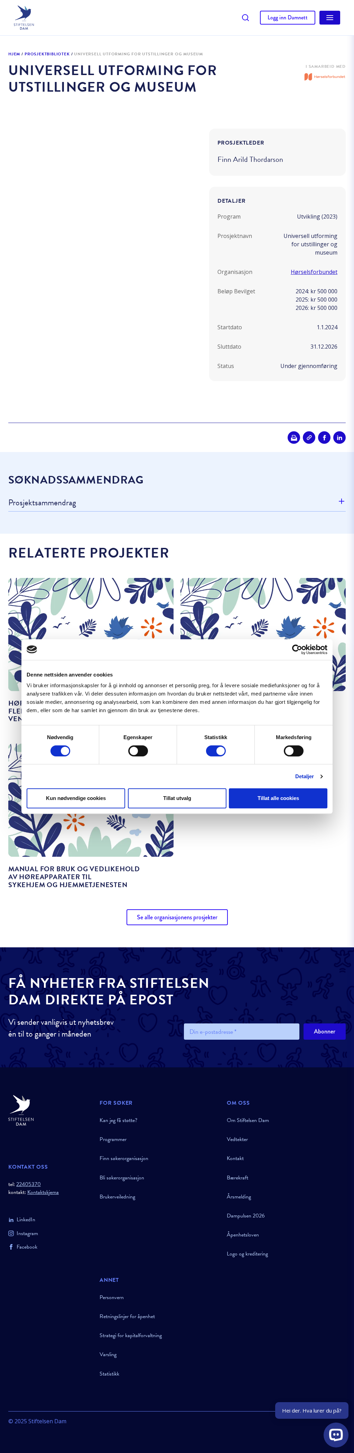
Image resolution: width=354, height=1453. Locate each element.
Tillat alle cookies (278, 798)
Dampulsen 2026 (246, 1216)
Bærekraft (237, 1178)
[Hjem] (49, 1110)
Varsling (108, 1354)
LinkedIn (26, 1219)
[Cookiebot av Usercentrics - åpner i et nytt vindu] (297, 649)
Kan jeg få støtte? (118, 1120)
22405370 (28, 1184)
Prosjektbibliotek (47, 54)
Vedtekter (237, 1139)
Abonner (324, 1031)
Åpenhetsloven (243, 1235)
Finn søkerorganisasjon (124, 1158)
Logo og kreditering (247, 1254)
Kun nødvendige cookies (76, 798)
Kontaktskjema (43, 1192)
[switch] (138, 750)
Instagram (27, 1233)
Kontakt (235, 1158)
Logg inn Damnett (288, 17)
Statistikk (109, 1374)
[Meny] (329, 18)
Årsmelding (239, 1197)
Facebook (27, 1247)
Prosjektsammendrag (42, 503)
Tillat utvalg (177, 798)
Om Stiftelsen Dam (248, 1120)
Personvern (112, 1297)
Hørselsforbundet (314, 272)
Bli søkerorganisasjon (122, 1178)
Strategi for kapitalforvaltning (131, 1335)
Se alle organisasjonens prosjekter (177, 917)
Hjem (14, 54)
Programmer (113, 1139)
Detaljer (304, 776)
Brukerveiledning (117, 1197)
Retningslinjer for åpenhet (127, 1316)
